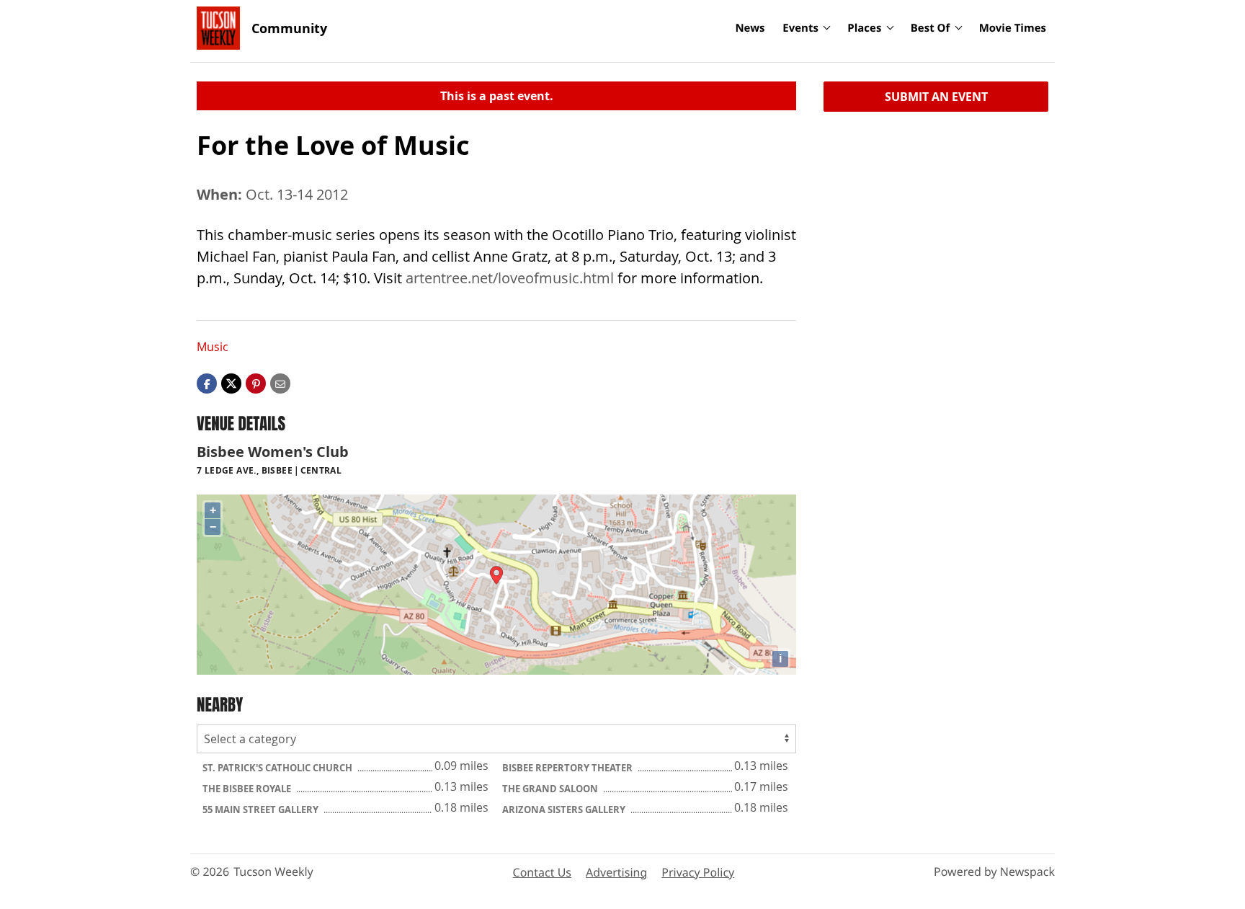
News (749, 28)
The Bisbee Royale (247, 788)
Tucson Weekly (273, 871)
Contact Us (542, 872)
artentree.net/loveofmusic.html (510, 278)
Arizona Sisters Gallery (565, 809)
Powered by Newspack (994, 871)
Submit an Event (936, 97)
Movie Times (1012, 28)
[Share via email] (280, 383)
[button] (256, 383)
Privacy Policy (697, 872)
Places (864, 28)
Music (212, 347)
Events (800, 28)
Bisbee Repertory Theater (568, 767)
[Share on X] (231, 383)
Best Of (930, 28)
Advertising (616, 872)
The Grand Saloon (551, 788)
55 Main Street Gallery (261, 809)
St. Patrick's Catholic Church (278, 767)
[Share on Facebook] (207, 383)
